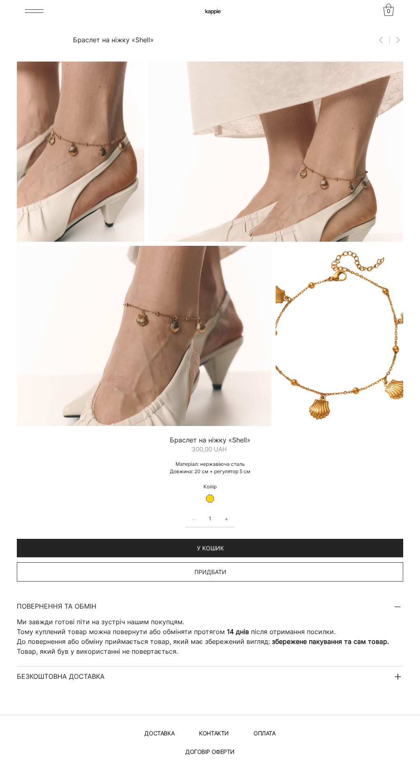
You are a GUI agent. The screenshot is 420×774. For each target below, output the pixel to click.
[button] (388, 10)
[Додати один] (226, 519)
